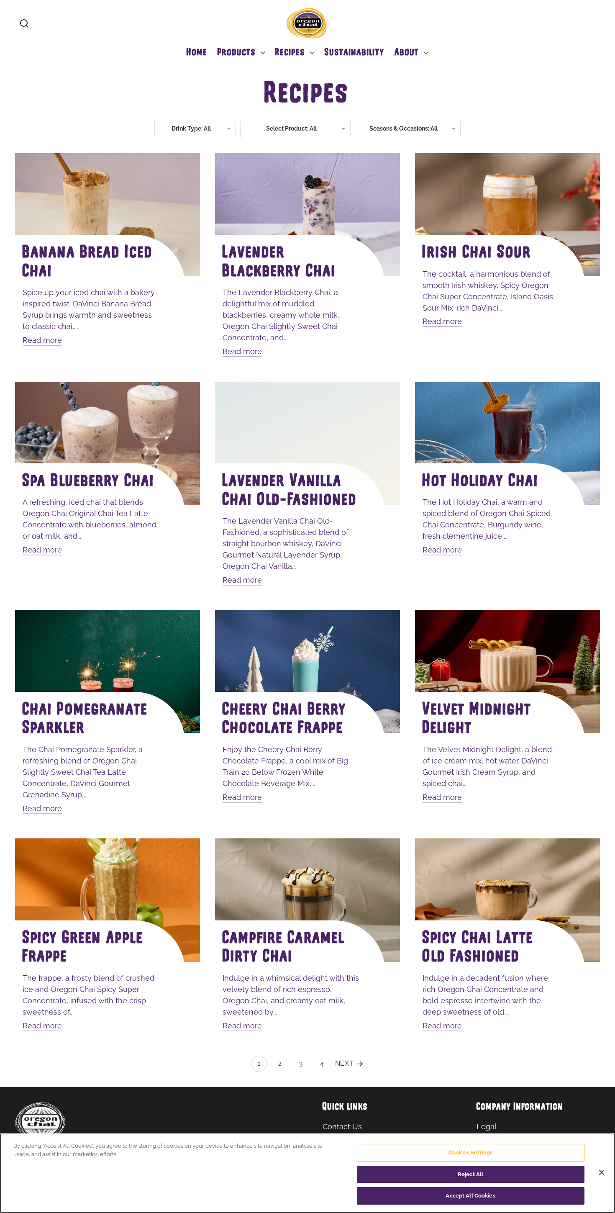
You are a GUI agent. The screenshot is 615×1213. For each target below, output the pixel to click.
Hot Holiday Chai (481, 482)
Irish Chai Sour (477, 253)
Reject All (470, 1174)
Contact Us (342, 1126)
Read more (42, 340)
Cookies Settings (470, 1152)
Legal (487, 1126)
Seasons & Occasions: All (403, 128)
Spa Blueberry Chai (89, 482)
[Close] (601, 1172)
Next (345, 1063)
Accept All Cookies (470, 1195)
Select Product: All (291, 128)
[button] (24, 23)
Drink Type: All (191, 128)
